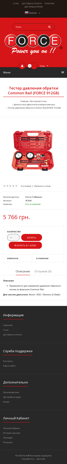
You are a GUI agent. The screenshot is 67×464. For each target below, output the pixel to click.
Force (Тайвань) (33, 197)
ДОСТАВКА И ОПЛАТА (32, 3)
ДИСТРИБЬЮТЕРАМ (33, 6)
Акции (6, 401)
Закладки (8, 437)
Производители (11, 392)
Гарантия (7, 325)
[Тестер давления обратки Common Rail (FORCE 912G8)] (33, 151)
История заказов (11, 433)
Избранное (12, 258)
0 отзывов (26, 186)
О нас (6, 329)
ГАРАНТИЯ (49, 3)
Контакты (8, 361)
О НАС (16, 3)
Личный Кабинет (11, 428)
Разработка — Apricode (33, 458)
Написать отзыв (42, 186)
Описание (23, 271)
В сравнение (42, 258)
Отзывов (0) (43, 271)
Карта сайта (9, 365)
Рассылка (7, 442)
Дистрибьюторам (12, 397)
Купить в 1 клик (26, 245)
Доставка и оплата (12, 334)
